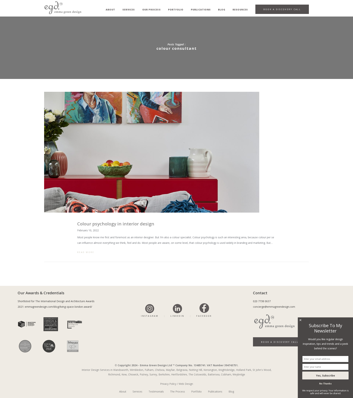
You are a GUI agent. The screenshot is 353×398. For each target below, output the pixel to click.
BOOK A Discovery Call (279, 342)
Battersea (214, 374)
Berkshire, (164, 374)
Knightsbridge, (226, 370)
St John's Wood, (262, 370)
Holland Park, (244, 370)
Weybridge (239, 374)
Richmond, (114, 374)
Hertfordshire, (179, 374)
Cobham (226, 374)
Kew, (124, 374)
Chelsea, (160, 370)
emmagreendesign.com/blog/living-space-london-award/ (58, 306)
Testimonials (156, 391)
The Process (177, 391)
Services (137, 391)
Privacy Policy (168, 384)
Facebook (204, 315)
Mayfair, (171, 370)
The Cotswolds (197, 374)
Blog (231, 391)
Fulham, (149, 370)
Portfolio (196, 391)
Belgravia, (182, 370)
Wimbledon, (137, 370)
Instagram (149, 315)
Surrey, (153, 374)
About (122, 391)
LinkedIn (177, 315)
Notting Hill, (196, 370)
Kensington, (211, 370)
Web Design (186, 384)
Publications (215, 391)
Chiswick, (133, 374)
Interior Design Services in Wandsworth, (105, 370)
